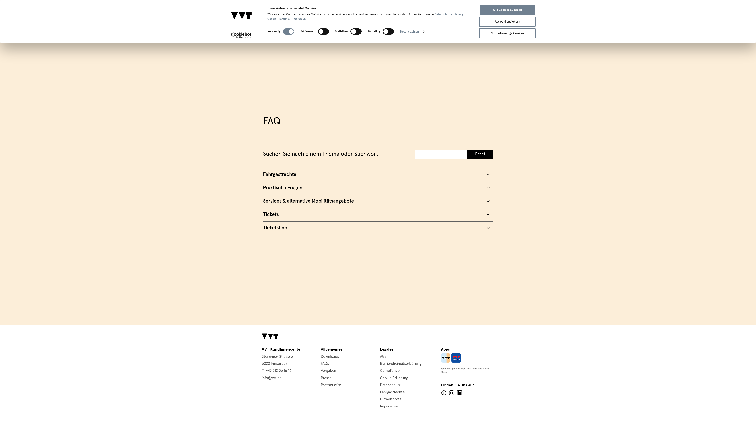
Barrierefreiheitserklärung (400, 364)
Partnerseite (331, 385)
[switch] (323, 31)
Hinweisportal (391, 399)
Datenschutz (390, 385)
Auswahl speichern (507, 21)
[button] (480, 154)
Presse (326, 378)
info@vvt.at (271, 378)
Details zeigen (409, 31)
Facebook (444, 393)
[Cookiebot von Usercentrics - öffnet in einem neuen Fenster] (241, 35)
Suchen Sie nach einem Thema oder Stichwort (320, 154)
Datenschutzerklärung (449, 14)
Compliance (390, 371)
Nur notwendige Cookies (507, 33)
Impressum (300, 19)
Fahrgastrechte (392, 392)
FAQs (325, 364)
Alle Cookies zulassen (507, 10)
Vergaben (328, 371)
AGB (383, 356)
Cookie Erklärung (394, 378)
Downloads (330, 356)
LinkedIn (459, 393)
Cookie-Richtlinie (278, 19)
